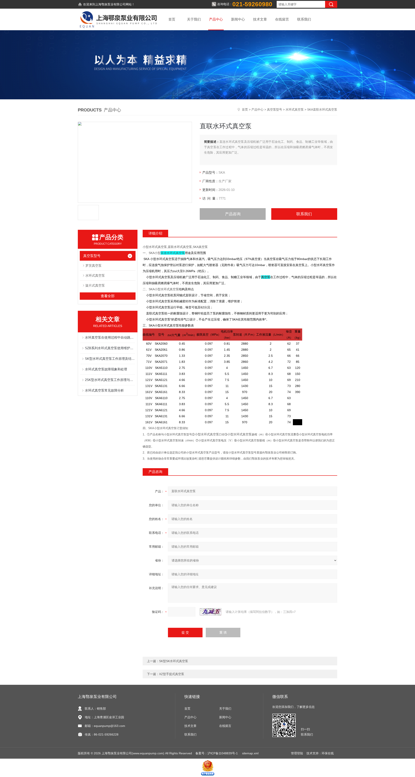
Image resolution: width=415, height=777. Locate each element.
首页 (171, 19)
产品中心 (216, 19)
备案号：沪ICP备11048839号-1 (217, 753)
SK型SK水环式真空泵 (173, 661)
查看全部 (108, 296)
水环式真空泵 (295, 109)
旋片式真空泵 (95, 285)
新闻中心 (238, 19)
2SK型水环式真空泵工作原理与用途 (110, 380)
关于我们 (194, 19)
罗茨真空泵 (93, 265)
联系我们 (304, 19)
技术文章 (260, 19)
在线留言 (282, 19)
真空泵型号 (274, 109)
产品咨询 (233, 214)
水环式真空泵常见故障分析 (104, 390)
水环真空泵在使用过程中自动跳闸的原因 (110, 337)
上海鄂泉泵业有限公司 (110, 4)
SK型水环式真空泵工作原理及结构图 (110, 358)
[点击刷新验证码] (210, 611)
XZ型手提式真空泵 (171, 674)
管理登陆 (297, 753)
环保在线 (328, 753)
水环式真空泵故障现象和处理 (106, 369)
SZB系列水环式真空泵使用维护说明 (110, 348)
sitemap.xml (250, 753)
